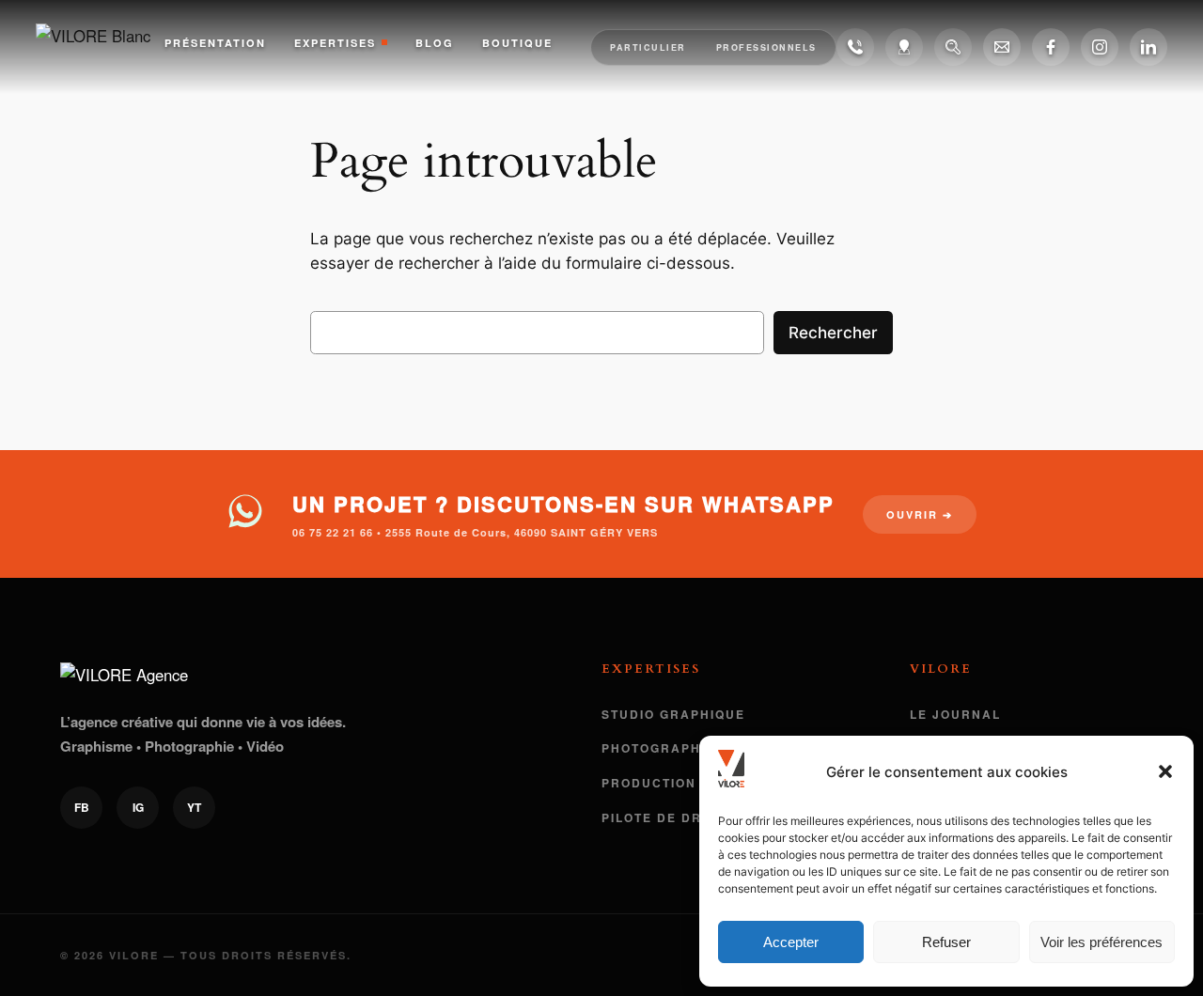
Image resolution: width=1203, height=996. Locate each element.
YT (194, 807)
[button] (1165, 771)
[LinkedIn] (1148, 47)
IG (138, 807)
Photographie (658, 747)
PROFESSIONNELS (766, 47)
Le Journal (955, 714)
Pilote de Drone (667, 817)
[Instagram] (1099, 47)
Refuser (946, 942)
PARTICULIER (648, 47)
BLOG (434, 43)
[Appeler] (855, 47)
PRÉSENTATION (215, 43)
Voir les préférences (1101, 942)
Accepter (791, 942)
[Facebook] (1051, 47)
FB (81, 807)
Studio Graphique (673, 714)
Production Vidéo (673, 782)
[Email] (1002, 47)
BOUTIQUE (517, 43)
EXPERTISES (335, 43)
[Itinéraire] (904, 47)
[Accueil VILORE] (100, 46)
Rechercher (833, 332)
